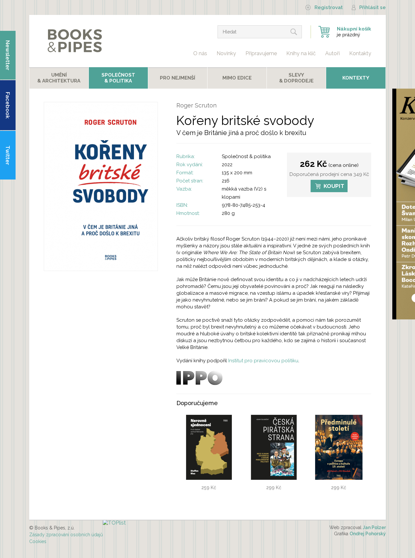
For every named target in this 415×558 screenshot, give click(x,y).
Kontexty (355, 78)
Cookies (37, 541)
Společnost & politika (246, 156)
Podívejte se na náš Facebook (8, 105)
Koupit (334, 186)
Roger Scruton (196, 105)
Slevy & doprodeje (296, 78)
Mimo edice (237, 78)
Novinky (226, 53)
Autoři (332, 53)
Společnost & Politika (118, 78)
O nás (200, 53)
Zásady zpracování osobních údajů (66, 534)
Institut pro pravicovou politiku (263, 361)
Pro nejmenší (177, 78)
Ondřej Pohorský (368, 533)
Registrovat (328, 7)
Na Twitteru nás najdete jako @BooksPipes (8, 156)
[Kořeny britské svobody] (101, 269)
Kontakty (360, 53)
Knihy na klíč (301, 53)
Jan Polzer (374, 527)
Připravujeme (261, 53)
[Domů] (74, 41)
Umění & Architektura (58, 78)
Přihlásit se (372, 7)
